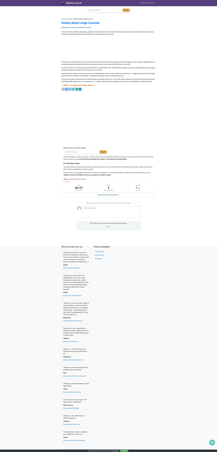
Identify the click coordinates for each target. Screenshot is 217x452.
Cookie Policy (99, 255)
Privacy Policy (99, 251)
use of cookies (115, 450)
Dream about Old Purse (71, 341)
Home (63, 19)
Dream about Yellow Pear (71, 424)
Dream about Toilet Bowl (71, 268)
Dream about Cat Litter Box (72, 392)
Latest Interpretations (147, 3)
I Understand (124, 450)
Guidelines (98, 259)
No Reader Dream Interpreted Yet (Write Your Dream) (76, 27)
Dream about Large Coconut (80, 23)
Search (126, 10)
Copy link (108, 226)
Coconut (70, 19)
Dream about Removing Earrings (74, 440)
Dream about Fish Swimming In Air (74, 376)
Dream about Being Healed (72, 295)
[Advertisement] (108, 48)
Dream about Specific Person (73, 321)
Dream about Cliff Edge (71, 408)
